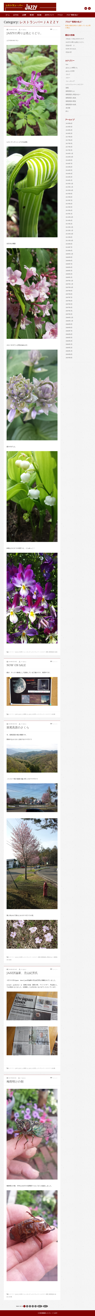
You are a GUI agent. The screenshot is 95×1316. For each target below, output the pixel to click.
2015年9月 (69, 194)
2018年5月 (69, 127)
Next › (39, 1306)
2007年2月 (69, 314)
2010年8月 (69, 244)
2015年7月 (69, 200)
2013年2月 (69, 224)
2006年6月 (69, 334)
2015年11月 (69, 187)
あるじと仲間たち (23, 714)
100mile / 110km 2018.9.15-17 (75, 39)
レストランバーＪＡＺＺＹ (38, 652)
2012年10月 (69, 234)
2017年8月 (69, 137)
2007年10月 (69, 287)
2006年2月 (69, 347)
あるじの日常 (19, 652)
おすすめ (15, 15)
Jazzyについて (49, 15)
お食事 (24, 15)
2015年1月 (69, 214)
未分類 (53, 714)
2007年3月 (69, 311)
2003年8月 (69, 358)
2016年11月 (69, 153)
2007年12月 (69, 281)
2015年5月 (69, 207)
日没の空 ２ (70, 45)
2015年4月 (69, 210)
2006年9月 (69, 324)
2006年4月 (69, 341)
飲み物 (39, 15)
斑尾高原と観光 (71, 98)
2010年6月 (69, 250)
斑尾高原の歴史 (71, 101)
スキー (68, 78)
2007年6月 (69, 301)
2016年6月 (69, 167)
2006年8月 (69, 327)
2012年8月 (69, 237)
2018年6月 (69, 123)
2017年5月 (69, 143)
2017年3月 (69, 150)
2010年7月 (69, 247)
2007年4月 (69, 307)
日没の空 (69, 52)
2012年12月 (69, 227)
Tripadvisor (85, 8)
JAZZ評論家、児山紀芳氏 (22, 973)
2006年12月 (69, 317)
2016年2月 (69, 177)
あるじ (24, 29)
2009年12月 (69, 254)
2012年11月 (69, 230)
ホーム (8, 15)
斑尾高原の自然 (53, 652)
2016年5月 (69, 170)
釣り (67, 111)
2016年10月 (69, 157)
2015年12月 (69, 184)
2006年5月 (69, 337)
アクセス (60, 15)
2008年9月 (69, 257)
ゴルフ (68, 74)
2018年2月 (69, 133)
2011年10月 (69, 240)
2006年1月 (69, 351)
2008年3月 (69, 271)
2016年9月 (69, 160)
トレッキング (26, 652)
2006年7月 (69, 331)
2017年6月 (69, 140)
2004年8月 (69, 354)
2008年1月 (69, 277)
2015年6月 (69, 204)
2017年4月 (69, 147)
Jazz (16, 714)
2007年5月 (69, 304)
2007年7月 (69, 297)
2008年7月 (69, 264)
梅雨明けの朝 (15, 1081)
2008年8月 (69, 260)
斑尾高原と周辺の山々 (47, 957)
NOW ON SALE (16, 665)
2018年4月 (69, 130)
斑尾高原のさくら (18, 727)
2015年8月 (69, 197)
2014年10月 (69, 217)
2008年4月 (69, 267)
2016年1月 (69, 180)
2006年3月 (69, 344)
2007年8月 (69, 294)
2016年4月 (69, 173)
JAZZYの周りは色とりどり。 (25, 33)
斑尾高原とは (70, 91)
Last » (45, 1306)
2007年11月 (69, 284)
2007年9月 (69, 291)
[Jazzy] (30, 10)
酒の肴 (32, 15)
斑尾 (47, 652)
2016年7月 (69, 163)
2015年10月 (69, 190)
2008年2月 (69, 274)
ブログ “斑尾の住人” (72, 15)
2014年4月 (69, 220)
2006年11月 (69, 321)
